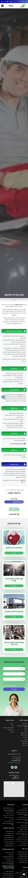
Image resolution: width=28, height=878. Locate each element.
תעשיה (26, 731)
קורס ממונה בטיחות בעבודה (8, 873)
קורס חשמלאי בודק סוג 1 (9, 837)
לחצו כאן (6, 490)
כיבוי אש (25, 739)
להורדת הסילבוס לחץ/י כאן (17, 443)
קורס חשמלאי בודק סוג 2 (9, 839)
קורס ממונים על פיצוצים (22, 877)
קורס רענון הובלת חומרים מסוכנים (22, 814)
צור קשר (12, 732)
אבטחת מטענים (24, 825)
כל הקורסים (21, 299)
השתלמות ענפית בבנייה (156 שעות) (8, 824)
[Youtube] (12, 767)
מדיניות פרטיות (11, 729)
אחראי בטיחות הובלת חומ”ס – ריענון (21, 823)
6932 (13, 759)
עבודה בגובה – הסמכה (9, 817)
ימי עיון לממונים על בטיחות (8, 875)
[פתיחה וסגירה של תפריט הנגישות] (3, 397)
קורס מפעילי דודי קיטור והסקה (21, 872)
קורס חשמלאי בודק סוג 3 (9, 841)
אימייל (23, 677)
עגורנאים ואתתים (24, 735)
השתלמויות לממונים (10, 871)
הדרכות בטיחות (24, 870)
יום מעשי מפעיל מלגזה (23, 845)
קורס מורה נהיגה (24, 843)
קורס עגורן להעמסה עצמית (8, 856)
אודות (12, 725)
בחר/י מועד (14, 499)
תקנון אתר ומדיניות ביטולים (8, 727)
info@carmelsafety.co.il (14, 762)
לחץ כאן (23, 457)
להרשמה (14, 509)
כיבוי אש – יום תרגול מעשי (22, 858)
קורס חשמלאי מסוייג (10, 843)
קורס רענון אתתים (10, 860)
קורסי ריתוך (25, 743)
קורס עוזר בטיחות (10, 813)
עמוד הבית (26, 299)
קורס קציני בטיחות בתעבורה (21, 839)
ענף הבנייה (25, 737)
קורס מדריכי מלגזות (23, 829)
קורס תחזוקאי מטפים (23, 862)
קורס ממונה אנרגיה (23, 874)
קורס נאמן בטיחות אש (23, 856)
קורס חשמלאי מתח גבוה (9, 835)
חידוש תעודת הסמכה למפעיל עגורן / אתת (8, 863)
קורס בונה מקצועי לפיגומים (8, 808)
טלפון (23, 671)
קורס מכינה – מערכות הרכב (21, 841)
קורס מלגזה (25, 808)
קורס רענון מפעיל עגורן (9, 858)
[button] (2, 5)
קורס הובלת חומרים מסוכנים (21, 812)
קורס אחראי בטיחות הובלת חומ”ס (22, 820)
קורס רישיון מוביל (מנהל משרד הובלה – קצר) (21, 834)
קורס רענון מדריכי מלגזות (22, 831)
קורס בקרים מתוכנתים (9, 845)
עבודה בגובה (24, 723)
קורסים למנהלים (24, 741)
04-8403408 (15, 757)
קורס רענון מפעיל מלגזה (22, 810)
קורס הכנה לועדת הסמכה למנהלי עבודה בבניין (9, 810)
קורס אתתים (11, 854)
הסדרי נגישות (24, 745)
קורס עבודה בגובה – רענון (9, 815)
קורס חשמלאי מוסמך (9, 831)
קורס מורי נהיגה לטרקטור (22, 827)
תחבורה (25, 728)
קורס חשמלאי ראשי (10, 833)
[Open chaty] (24, 874)
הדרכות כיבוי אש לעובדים (22, 852)
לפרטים (14, 553)
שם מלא (23, 666)
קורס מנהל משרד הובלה (22, 837)
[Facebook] (15, 767)
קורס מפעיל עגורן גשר (9, 852)
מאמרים (12, 723)
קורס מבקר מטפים (23, 860)
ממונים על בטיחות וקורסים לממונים (12, 299)
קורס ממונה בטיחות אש (22, 854)
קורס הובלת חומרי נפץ (23, 817)
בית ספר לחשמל (24, 733)
